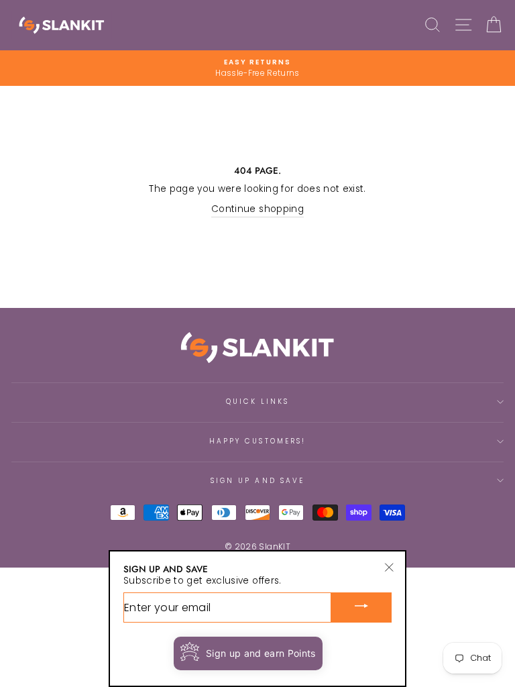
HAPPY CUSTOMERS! (257, 441)
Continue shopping (257, 209)
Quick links (258, 402)
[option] (257, 68)
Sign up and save (257, 481)
